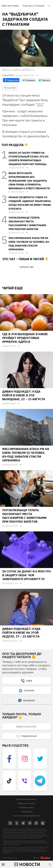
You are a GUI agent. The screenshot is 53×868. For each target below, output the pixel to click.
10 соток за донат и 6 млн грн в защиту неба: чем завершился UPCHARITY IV (26, 575)
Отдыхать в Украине (33, 5)
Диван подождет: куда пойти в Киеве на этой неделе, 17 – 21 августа (21, 632)
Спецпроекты (27, 811)
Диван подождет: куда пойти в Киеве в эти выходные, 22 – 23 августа (23, 395)
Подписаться (29, 736)
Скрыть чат (26, 267)
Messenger (29, 700)
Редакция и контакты (26, 803)
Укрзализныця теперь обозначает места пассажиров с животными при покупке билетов (24, 515)
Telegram (29, 690)
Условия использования (26, 799)
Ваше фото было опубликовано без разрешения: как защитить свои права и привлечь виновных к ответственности (29, 181)
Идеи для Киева (10, 5)
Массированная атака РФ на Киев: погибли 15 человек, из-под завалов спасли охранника (25, 454)
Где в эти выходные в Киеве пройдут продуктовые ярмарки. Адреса (25, 338)
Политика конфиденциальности (26, 816)
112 (40, 104)
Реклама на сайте (26, 807)
